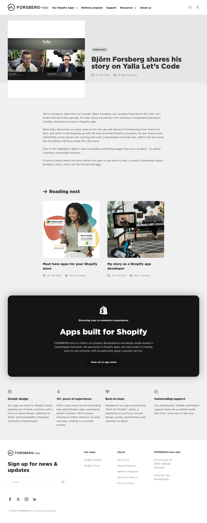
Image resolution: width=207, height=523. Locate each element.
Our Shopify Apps (63, 7)
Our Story (123, 459)
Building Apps (99, 49)
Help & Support (126, 465)
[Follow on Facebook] (10, 499)
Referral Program (127, 471)
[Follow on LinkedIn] (35, 499)
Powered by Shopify (45, 511)
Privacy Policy (126, 483)
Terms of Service (127, 477)
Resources (126, 7)
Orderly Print (92, 465)
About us (145, 7)
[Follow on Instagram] (26, 499)
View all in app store (103, 362)
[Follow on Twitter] (18, 499)
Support (111, 7)
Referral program (92, 7)
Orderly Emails (93, 459)
